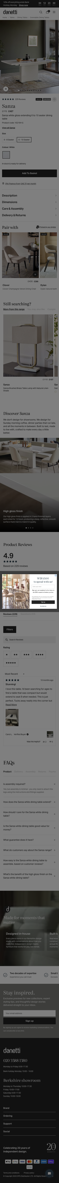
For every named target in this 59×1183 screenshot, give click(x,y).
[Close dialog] (55, 575)
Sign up (43, 602)
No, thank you (43, 606)
